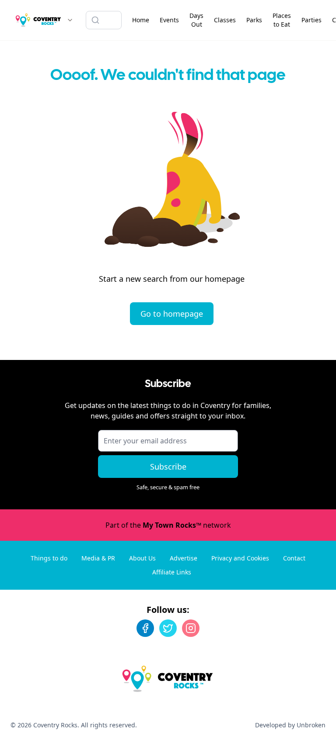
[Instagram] (191, 628)
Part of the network (168, 525)
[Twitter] (168, 628)
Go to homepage (171, 313)
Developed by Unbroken (290, 725)
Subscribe (168, 466)
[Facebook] (145, 628)
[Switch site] (70, 20)
